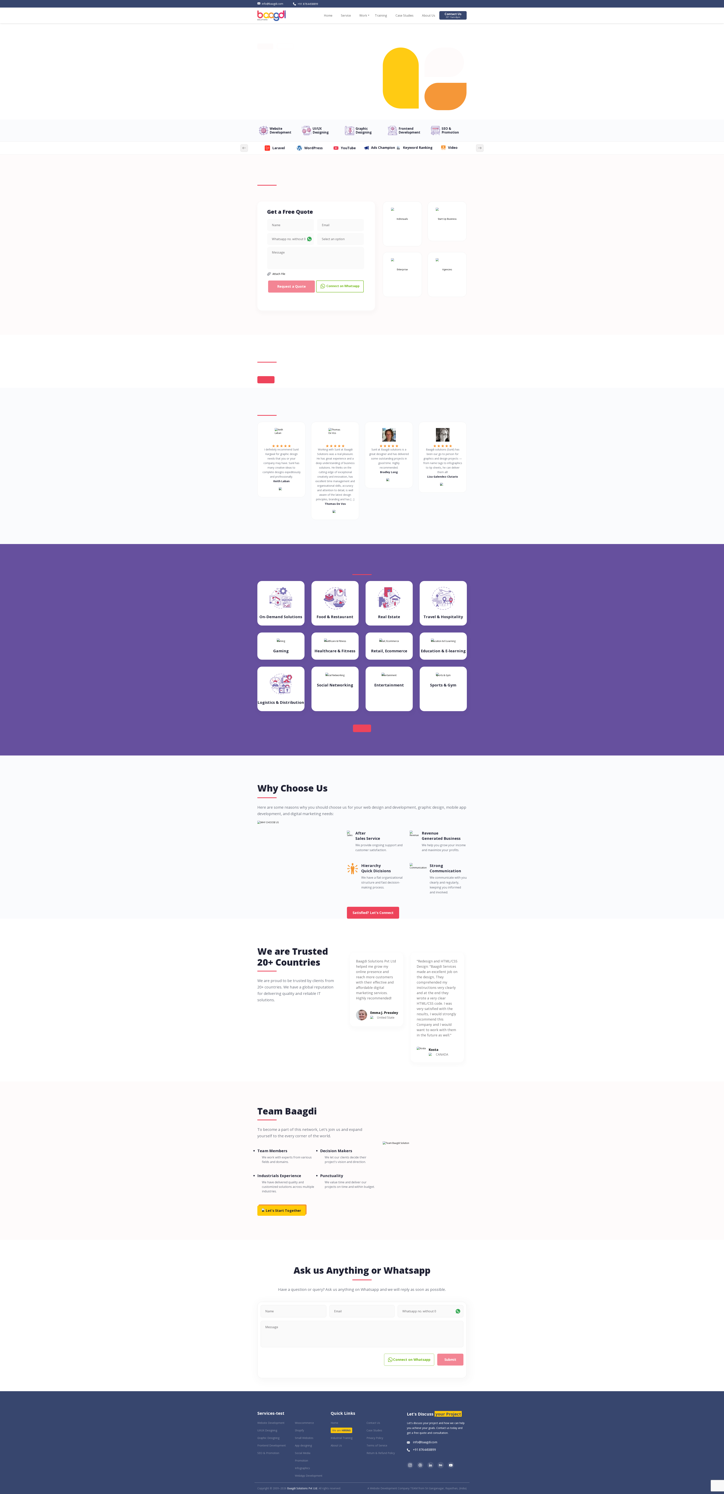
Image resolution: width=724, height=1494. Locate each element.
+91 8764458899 (308, 4)
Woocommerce (304, 1423)
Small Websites (304, 1438)
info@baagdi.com (272, 3)
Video (383, 147)
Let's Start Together (283, 1210)
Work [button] (363, 15)
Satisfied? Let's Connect (373, 912)
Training (381, 15)
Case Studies (404, 15)
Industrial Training (341, 1438)
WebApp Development (308, 1475)
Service (346, 15)
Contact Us (453, 15)
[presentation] (244, 148)
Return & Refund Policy (381, 1453)
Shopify (299, 1430)
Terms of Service (377, 1445)
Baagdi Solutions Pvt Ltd (302, 1488)
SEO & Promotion (450, 130)
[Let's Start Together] (281, 1204)
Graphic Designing (364, 130)
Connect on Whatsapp (343, 286)
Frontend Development (409, 130)
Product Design (452, 147)
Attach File (278, 274)
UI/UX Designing (321, 130)
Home (328, 15)
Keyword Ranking (347, 147)
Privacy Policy (375, 1438)
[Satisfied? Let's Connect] (373, 906)
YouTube (278, 148)
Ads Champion (313, 147)
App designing (303, 1445)
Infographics (302, 1468)
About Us (428, 15)
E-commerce (417, 147)
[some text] (410, 1464)
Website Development (280, 130)
